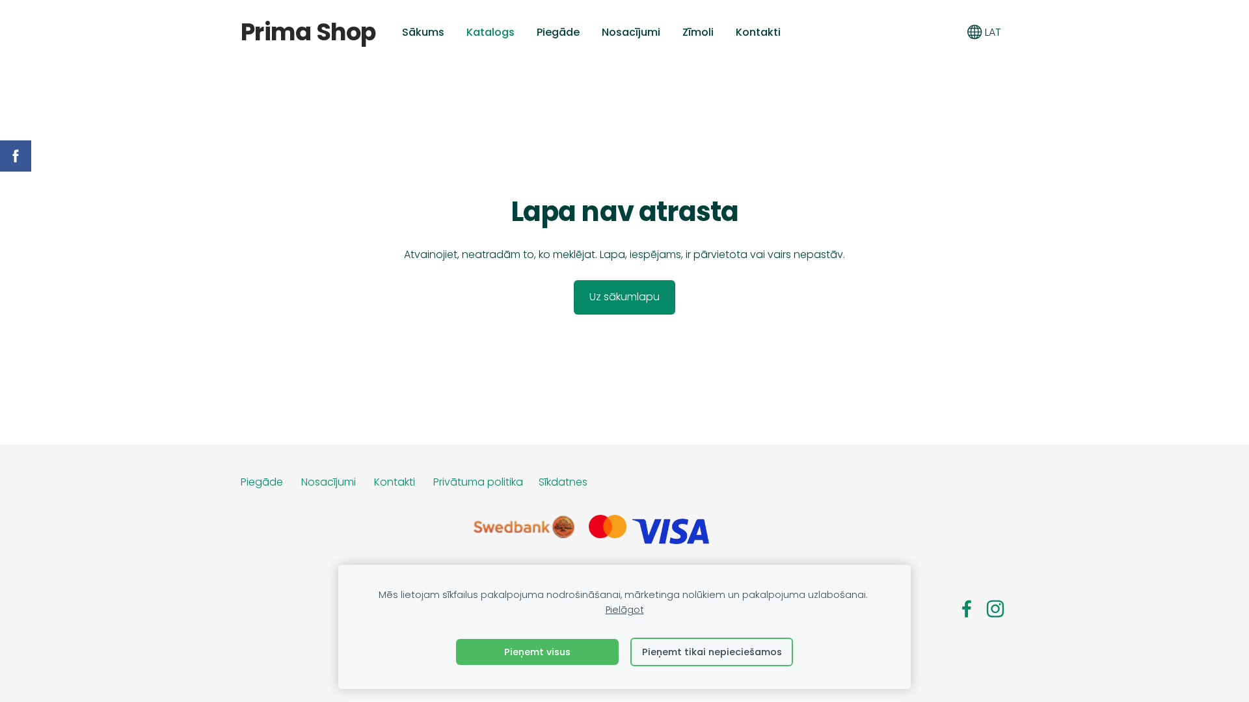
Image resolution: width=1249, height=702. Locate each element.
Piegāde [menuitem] (558, 32)
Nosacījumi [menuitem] (631, 32)
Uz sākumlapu (624, 296)
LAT (991, 32)
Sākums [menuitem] (423, 32)
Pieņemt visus (537, 651)
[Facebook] (967, 608)
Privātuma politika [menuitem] (478, 481)
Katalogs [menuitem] (490, 32)
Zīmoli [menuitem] (698, 32)
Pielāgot (625, 609)
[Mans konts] (945, 32)
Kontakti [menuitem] (758, 32)
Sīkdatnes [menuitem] (563, 481)
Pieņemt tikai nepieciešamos (712, 651)
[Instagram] (995, 608)
